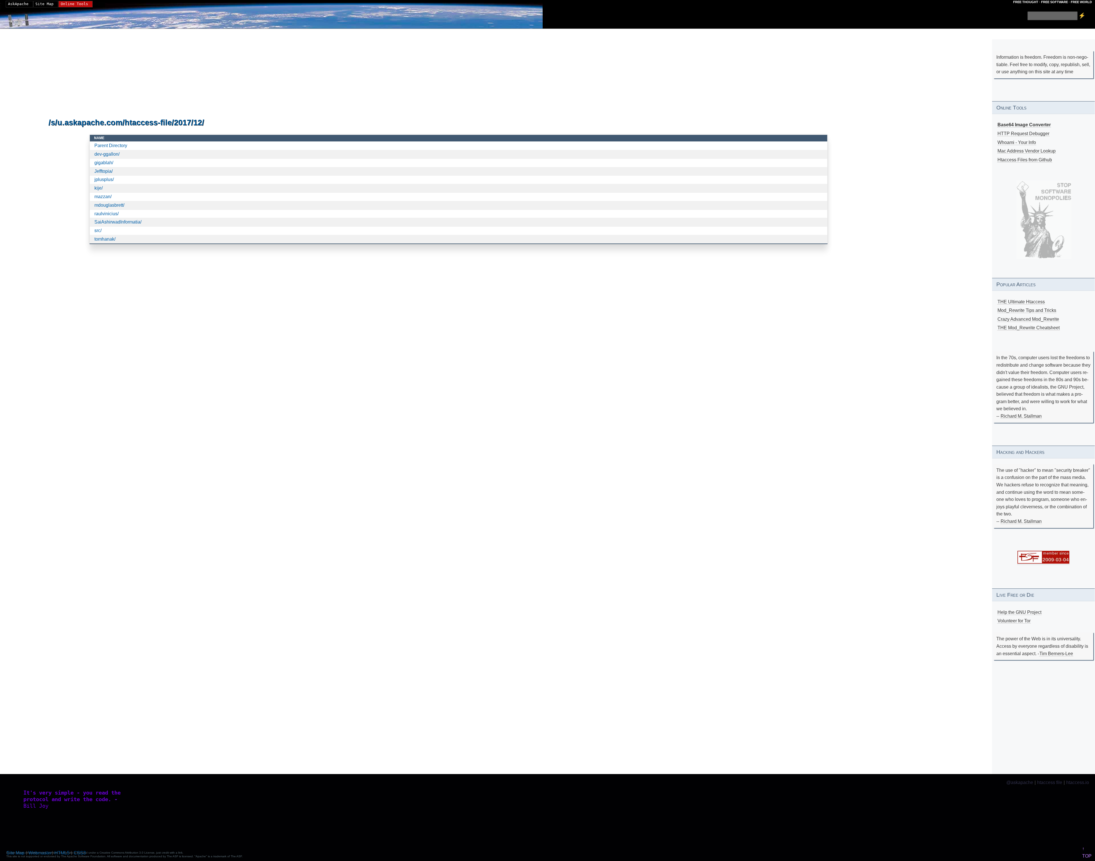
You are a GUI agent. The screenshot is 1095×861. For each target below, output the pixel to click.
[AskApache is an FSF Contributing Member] (1043, 562)
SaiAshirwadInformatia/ (117, 222)
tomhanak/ (104, 239)
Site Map (44, 4)
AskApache (18, 4)
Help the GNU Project (1019, 612)
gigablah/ (103, 162)
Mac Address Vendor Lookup (1026, 151)
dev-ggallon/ (106, 154)
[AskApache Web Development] (21, 19)
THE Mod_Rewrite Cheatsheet (1028, 327)
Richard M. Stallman (1021, 416)
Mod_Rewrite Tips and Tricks (1026, 310)
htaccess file (1049, 782)
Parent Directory (110, 145)
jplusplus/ (104, 179)
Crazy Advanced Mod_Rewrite (1028, 319)
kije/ (98, 188)
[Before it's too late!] (1043, 219)
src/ (98, 230)
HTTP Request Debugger (1023, 133)
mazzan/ (102, 196)
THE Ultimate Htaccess (1021, 301)
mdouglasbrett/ (109, 205)
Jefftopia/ (103, 171)
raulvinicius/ (106, 213)
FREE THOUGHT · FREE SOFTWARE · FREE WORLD (1052, 2)
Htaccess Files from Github (1024, 159)
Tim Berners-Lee (1056, 653)
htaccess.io (1077, 782)
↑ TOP (1087, 852)
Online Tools (74, 4)
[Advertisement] (219, 74)
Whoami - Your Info (1016, 142)
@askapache (1019, 782)
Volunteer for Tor (1014, 620)
